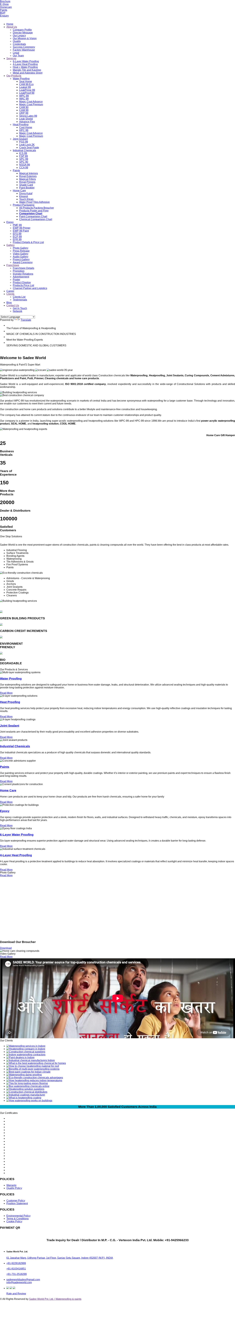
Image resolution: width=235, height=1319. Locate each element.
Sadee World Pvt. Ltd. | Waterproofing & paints (55, 1299)
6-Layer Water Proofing (26, 61)
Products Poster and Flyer (34, 210)
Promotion (18, 271)
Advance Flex (27, 121)
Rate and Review (16, 1293)
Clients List (19, 296)
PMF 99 (17, 225)
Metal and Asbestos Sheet (27, 72)
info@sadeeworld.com (19, 1282)
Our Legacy (19, 35)
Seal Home (25, 81)
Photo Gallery (20, 248)
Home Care (19, 190)
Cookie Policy (14, 1221)
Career (10, 291)
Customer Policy (15, 1200)
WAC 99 (24, 98)
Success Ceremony (24, 47)
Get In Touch (20, 308)
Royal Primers (27, 182)
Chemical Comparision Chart (35, 219)
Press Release (21, 251)
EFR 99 (17, 239)
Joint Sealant (20, 139)
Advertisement (21, 276)
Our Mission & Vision (25, 38)
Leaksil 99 (25, 87)
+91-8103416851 (16, 1268)
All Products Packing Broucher (36, 207)
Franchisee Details (23, 268)
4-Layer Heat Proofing (25, 64)
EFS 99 (17, 233)
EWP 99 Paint (21, 230)
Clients (10, 294)
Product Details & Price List (28, 242)
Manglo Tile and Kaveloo (27, 70)
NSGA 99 (24, 164)
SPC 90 (23, 161)
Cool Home (25, 127)
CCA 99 (23, 167)
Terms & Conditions (17, 1218)
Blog (9, 302)
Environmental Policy (18, 1215)
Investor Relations (23, 273)
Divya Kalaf (25, 193)
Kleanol (23, 196)
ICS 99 (23, 153)
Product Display (22, 282)
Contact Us (12, 305)
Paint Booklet (26, 187)
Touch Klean (26, 199)
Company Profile (22, 29)
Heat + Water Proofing (25, 67)
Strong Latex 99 (28, 116)
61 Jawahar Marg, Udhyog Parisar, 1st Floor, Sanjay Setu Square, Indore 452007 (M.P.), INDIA (59, 1257)
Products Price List (23, 285)
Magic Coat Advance (31, 101)
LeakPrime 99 (27, 90)
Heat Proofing (20, 124)
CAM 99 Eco (26, 84)
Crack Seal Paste (29, 147)
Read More (6, 693)
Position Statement (17, 1203)
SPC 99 (23, 159)
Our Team (18, 55)
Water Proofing (21, 78)
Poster (16, 279)
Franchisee (12, 265)
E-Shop (4, 4)
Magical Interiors (28, 173)
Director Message (23, 32)
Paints (3, 10)
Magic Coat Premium (31, 104)
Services (11, 58)
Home (9, 24)
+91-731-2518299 (16, 1274)
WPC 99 (24, 95)
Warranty (11, 1185)
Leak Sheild (26, 118)
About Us (11, 27)
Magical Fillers (27, 179)
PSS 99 (23, 141)
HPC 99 (23, 130)
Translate (26, 320)
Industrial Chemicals (24, 150)
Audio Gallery (20, 256)
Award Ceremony (23, 262)
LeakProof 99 (26, 93)
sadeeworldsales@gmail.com (23, 1279)
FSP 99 (23, 156)
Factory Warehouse (24, 49)
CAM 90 (23, 107)
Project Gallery (21, 259)
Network (17, 311)
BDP (2, 12)
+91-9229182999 (16, 1263)
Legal (16, 52)
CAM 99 (23, 110)
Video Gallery (20, 253)
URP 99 (23, 113)
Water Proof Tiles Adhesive (34, 202)
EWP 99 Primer (21, 228)
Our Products (13, 75)
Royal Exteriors (28, 176)
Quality (17, 41)
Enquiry (4, 15)
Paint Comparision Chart (33, 216)
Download (6, 948)
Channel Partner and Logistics (30, 288)
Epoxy (10, 222)
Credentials (19, 44)
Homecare (6, 7)
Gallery (10, 245)
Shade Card (26, 184)
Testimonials (20, 299)
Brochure (5, 1)
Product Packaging (23, 205)
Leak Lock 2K (27, 144)
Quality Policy (14, 1188)
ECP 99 (17, 236)
